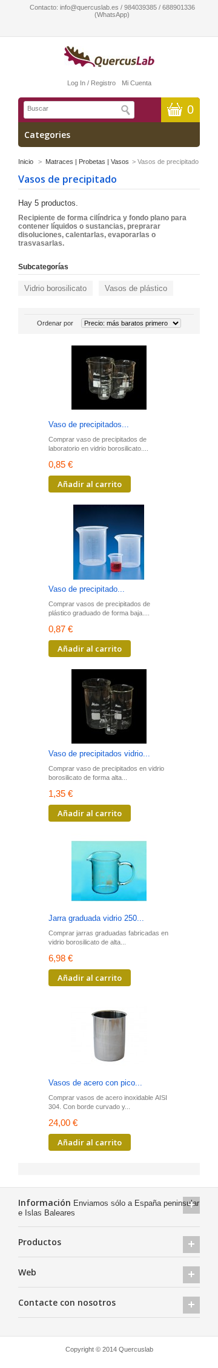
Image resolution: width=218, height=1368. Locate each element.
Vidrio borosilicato (55, 288)
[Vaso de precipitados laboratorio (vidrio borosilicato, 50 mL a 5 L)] (109, 378)
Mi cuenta (136, 83)
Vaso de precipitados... (88, 424)
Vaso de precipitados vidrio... (99, 753)
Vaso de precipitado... (86, 589)
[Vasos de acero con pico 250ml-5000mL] (109, 1036)
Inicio (25, 161)
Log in (76, 83)
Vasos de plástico (136, 288)
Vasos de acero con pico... (95, 1082)
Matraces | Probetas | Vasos (87, 161)
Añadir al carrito (90, 484)
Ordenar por (55, 323)
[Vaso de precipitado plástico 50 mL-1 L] (109, 543)
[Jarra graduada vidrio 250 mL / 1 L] (109, 872)
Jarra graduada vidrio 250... (96, 918)
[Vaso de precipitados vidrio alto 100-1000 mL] (109, 707)
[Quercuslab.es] (109, 57)
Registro (103, 83)
